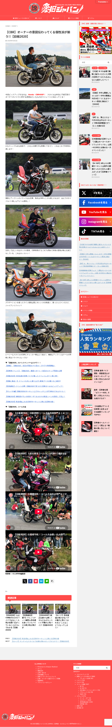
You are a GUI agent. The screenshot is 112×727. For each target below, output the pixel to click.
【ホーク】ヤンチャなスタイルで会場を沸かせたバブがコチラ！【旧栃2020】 (40, 641)
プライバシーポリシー (45, 682)
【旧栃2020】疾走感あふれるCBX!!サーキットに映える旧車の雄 (35, 639)
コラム (92, 18)
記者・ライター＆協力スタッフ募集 (49, 678)
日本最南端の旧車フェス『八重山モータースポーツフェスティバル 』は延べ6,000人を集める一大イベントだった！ (101, 144)
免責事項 (40, 680)
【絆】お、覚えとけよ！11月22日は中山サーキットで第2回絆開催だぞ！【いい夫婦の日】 (95, 265)
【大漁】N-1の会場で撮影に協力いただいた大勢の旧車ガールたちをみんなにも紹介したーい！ (95, 247)
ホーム (40, 669)
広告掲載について (43, 674)
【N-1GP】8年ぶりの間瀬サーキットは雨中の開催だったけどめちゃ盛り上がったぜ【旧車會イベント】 (101, 169)
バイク (40, 18)
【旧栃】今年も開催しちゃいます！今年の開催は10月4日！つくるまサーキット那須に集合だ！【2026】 (101, 98)
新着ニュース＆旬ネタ (22, 18)
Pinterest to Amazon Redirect (48, 667)
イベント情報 (74, 18)
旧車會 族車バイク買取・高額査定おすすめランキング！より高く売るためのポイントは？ (102, 376)
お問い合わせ (42, 673)
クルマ (57, 18)
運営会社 (40, 671)
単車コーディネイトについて (47, 676)
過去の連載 (87, 319)
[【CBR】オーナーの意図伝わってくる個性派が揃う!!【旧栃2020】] (41, 581)
